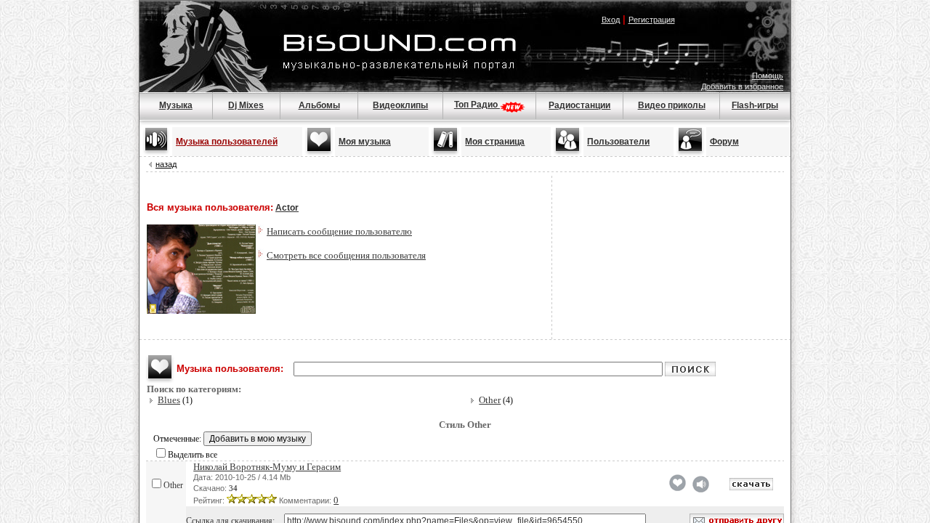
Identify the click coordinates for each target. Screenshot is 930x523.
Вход (611, 19)
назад (166, 164)
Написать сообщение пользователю (339, 231)
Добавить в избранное (742, 86)
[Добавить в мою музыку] (677, 488)
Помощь (767, 75)
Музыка (176, 105)
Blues (169, 399)
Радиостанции (579, 105)
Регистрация (651, 19)
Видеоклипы (400, 105)
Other (490, 399)
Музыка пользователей (227, 142)
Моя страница (495, 142)
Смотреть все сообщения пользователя (346, 255)
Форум (724, 142)
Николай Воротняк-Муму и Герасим (267, 466)
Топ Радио (477, 105)
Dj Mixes (246, 105)
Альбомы (319, 105)
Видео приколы (671, 105)
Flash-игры (755, 105)
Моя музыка (365, 142)
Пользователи (618, 142)
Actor (287, 208)
